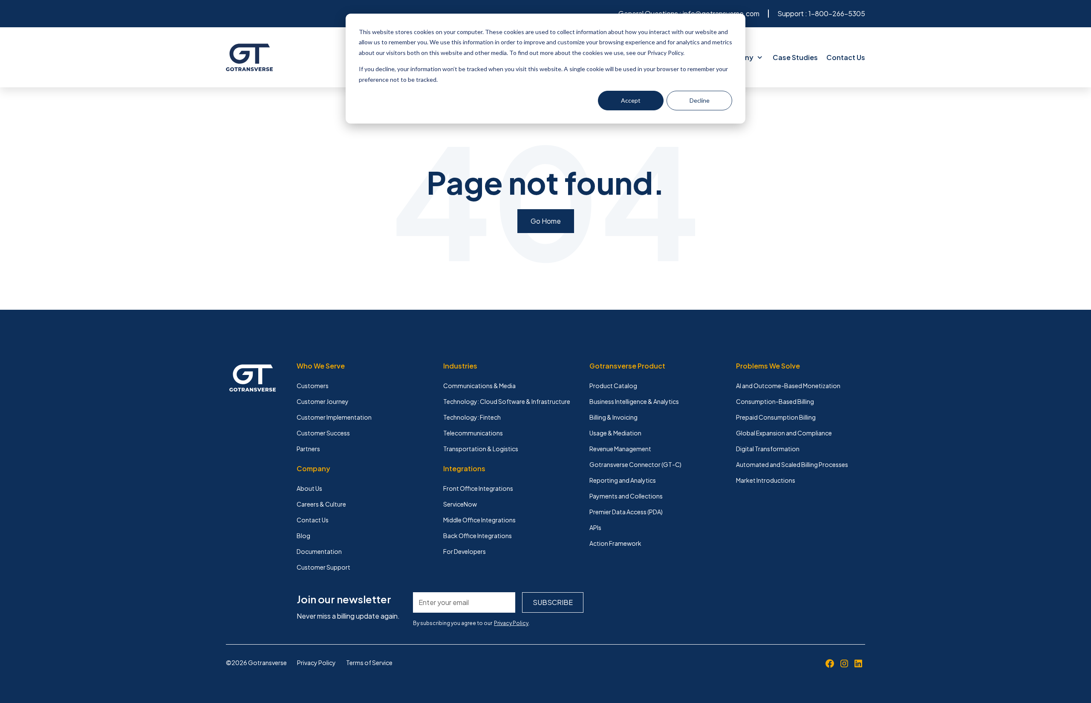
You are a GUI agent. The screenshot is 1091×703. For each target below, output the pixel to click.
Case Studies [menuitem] (795, 57)
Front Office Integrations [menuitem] (478, 488)
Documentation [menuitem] (319, 551)
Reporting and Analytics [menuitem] (622, 480)
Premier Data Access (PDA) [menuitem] (626, 512)
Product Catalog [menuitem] (613, 385)
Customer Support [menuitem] (323, 567)
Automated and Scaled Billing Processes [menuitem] (792, 464)
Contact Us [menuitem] (845, 57)
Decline (700, 100)
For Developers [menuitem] (464, 551)
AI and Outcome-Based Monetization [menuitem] (788, 385)
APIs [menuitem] (595, 527)
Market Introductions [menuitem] (765, 480)
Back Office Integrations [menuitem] (477, 535)
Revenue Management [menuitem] (620, 448)
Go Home (546, 220)
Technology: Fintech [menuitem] (472, 417)
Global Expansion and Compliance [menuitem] (784, 433)
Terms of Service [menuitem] (369, 662)
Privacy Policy (511, 623)
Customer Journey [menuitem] (323, 401)
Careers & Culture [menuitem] (321, 504)
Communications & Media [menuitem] (479, 385)
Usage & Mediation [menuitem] (615, 433)
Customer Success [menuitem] (323, 433)
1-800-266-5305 (836, 13)
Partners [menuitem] (308, 448)
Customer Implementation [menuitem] (334, 417)
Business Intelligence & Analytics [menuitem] (634, 401)
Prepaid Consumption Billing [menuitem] (776, 417)
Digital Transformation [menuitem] (767, 448)
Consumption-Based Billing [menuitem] (775, 401)
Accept (631, 100)
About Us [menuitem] (309, 488)
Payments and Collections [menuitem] (626, 496)
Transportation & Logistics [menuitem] (480, 448)
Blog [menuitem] (303, 535)
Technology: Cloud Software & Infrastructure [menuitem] (506, 401)
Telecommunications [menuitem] (473, 433)
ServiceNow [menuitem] (460, 504)
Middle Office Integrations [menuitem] (479, 520)
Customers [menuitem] (313, 385)
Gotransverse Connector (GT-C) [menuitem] (635, 464)
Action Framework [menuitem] (615, 543)
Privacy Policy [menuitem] (316, 662)
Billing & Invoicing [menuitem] (613, 417)
